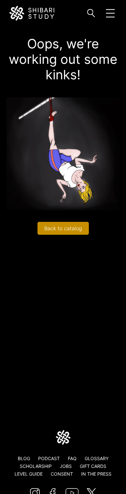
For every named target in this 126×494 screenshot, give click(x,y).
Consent (62, 474)
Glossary (97, 458)
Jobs (66, 466)
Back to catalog (63, 228)
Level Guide (29, 474)
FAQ (72, 458)
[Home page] (63, 437)
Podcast (49, 458)
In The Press (96, 474)
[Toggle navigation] (110, 13)
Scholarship (36, 466)
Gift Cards (93, 466)
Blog (24, 458)
